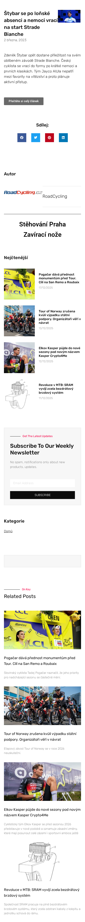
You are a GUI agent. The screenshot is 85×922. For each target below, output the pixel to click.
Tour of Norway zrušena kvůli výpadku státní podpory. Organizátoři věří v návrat (60, 317)
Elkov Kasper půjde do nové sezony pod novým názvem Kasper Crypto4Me (59, 351)
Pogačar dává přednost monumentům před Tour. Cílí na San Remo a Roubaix (59, 278)
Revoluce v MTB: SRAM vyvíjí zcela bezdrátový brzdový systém (56, 388)
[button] (21, 137)
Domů (8, 531)
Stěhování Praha (42, 224)
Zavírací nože (42, 234)
